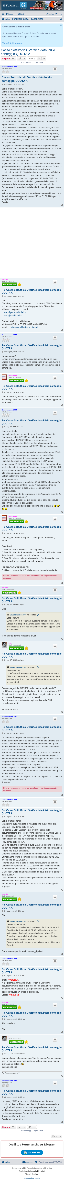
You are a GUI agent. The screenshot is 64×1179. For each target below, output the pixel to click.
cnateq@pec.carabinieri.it (14, 312)
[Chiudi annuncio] (61, 25)
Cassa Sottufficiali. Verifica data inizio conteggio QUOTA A (28, 52)
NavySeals (13, 375)
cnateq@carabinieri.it (12, 315)
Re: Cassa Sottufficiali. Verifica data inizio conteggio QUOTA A (32, 291)
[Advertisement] (32, 242)
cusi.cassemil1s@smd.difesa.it (24, 327)
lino (10, 643)
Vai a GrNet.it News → (12, 43)
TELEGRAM (34, 1152)
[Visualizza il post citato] (37, 614)
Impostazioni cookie (32, 1178)
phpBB (22, 1168)
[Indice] (32, 5)
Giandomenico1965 (9, 67)
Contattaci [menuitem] (29, 1162)
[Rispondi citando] (55, 69)
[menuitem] (10, 14)
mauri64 (5, 279)
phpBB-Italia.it (39, 1171)
